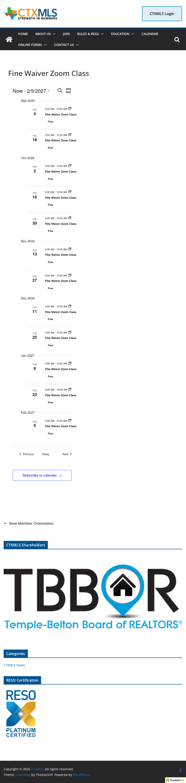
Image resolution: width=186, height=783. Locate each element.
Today (45, 454)
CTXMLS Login (162, 13)
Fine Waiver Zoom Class (60, 114)
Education (120, 34)
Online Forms (30, 45)
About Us (43, 34)
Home (23, 34)
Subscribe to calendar (40, 475)
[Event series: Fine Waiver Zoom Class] (69, 108)
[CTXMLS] (9, 39)
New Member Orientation (31, 523)
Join (66, 34)
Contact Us (64, 45)
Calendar (150, 34)
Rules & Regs (88, 34)
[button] (53, 34)
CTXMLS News (14, 665)
